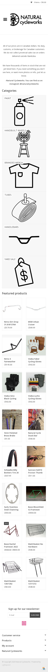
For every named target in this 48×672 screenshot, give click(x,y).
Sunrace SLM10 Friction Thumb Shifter (35, 471)
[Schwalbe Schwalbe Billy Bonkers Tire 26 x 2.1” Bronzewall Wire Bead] (12, 456)
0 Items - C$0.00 (40, 2)
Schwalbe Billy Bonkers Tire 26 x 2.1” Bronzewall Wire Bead (11, 471)
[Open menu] (5, 19)
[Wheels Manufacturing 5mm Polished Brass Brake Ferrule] (12, 419)
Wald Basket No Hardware (35, 545)
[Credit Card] (43, 668)
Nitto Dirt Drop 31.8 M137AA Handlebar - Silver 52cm (11, 323)
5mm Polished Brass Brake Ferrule (10, 434)
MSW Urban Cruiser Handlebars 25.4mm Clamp (35, 323)
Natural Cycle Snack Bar (34, 434)
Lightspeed (6, 665)
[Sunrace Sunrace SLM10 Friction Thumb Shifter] (36, 456)
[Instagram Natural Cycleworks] (24, 623)
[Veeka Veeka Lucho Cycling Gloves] (36, 382)
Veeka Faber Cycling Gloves (34, 360)
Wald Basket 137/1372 (34, 582)
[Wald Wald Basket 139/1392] (12, 567)
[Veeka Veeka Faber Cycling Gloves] (36, 345)
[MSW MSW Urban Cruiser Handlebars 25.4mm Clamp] (36, 308)
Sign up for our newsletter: (24, 608)
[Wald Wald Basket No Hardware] (36, 530)
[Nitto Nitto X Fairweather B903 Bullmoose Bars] (12, 345)
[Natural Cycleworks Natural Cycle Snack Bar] (36, 419)
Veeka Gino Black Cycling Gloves (10, 397)
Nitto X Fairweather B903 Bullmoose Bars (11, 360)
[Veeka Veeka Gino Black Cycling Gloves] (12, 382)
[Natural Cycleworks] (29, 19)
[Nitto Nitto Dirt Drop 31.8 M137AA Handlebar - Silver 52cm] (12, 308)
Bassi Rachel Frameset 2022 (11, 545)
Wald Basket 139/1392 (10, 582)
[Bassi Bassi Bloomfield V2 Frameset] (36, 493)
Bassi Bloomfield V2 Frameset (35, 508)
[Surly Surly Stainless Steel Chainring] (12, 493)
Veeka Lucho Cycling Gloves (34, 397)
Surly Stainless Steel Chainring (11, 508)
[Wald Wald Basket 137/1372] (36, 567)
